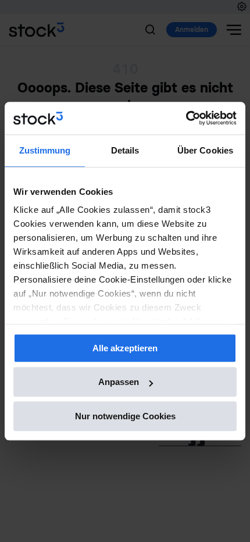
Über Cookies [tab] (205, 150)
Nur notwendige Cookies (125, 416)
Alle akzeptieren (125, 348)
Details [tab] (125, 150)
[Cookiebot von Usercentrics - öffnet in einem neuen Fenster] (186, 118)
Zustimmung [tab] (45, 150)
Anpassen (118, 382)
